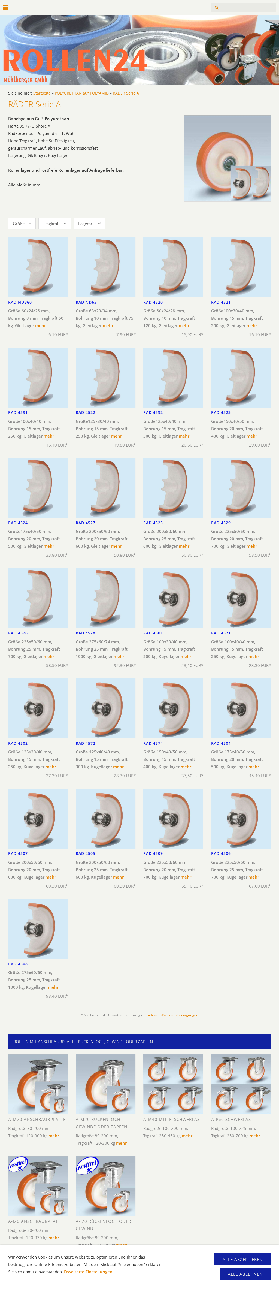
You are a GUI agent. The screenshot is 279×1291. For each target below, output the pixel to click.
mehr (40, 325)
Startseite (42, 93)
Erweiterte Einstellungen (88, 1271)
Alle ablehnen (245, 1274)
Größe (19, 223)
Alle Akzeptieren (243, 1259)
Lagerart (86, 223)
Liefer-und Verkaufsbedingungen (172, 1015)
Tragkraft (51, 223)
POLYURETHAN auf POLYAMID (82, 93)
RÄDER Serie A (126, 93)
